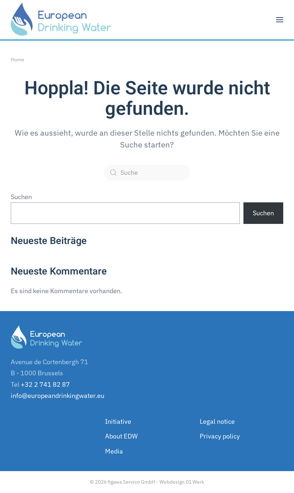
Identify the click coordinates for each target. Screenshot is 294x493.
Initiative (118, 421)
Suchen (21, 197)
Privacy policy (220, 436)
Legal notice (217, 421)
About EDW (121, 436)
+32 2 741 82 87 (45, 384)
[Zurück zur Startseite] (61, 19)
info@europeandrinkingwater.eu (57, 395)
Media (114, 451)
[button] (279, 19)
